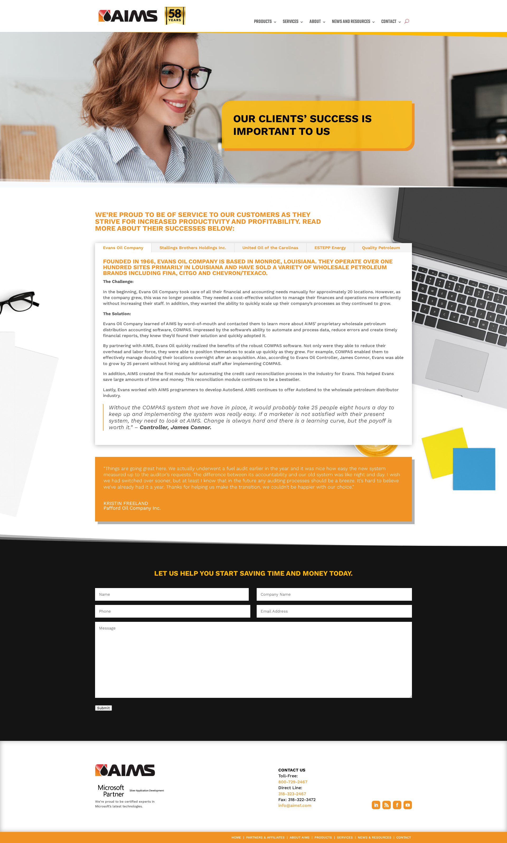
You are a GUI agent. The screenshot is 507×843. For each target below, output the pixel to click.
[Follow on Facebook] (397, 805)
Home (236, 837)
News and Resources (351, 22)
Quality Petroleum (381, 247)
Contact (388, 22)
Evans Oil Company (123, 247)
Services (290, 22)
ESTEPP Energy (330, 247)
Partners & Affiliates (265, 837)
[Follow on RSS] (386, 805)
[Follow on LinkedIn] (376, 805)
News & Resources (374, 837)
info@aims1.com (294, 805)
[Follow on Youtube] (407, 805)
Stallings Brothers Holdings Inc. (192, 247)
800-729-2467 (292, 781)
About (315, 22)
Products (263, 22)
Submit (103, 708)
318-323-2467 (292, 793)
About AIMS (299, 837)
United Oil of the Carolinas (270, 247)
